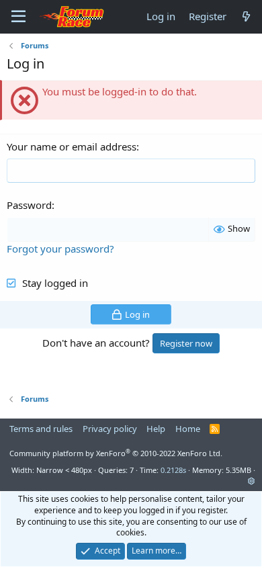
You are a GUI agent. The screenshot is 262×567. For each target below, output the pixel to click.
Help (155, 429)
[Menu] (18, 17)
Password (29, 205)
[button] (251, 481)
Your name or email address (71, 146)
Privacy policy (110, 429)
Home (187, 429)
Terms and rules (41, 429)
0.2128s (173, 470)
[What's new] (246, 16)
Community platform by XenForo (115, 453)
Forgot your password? (60, 248)
